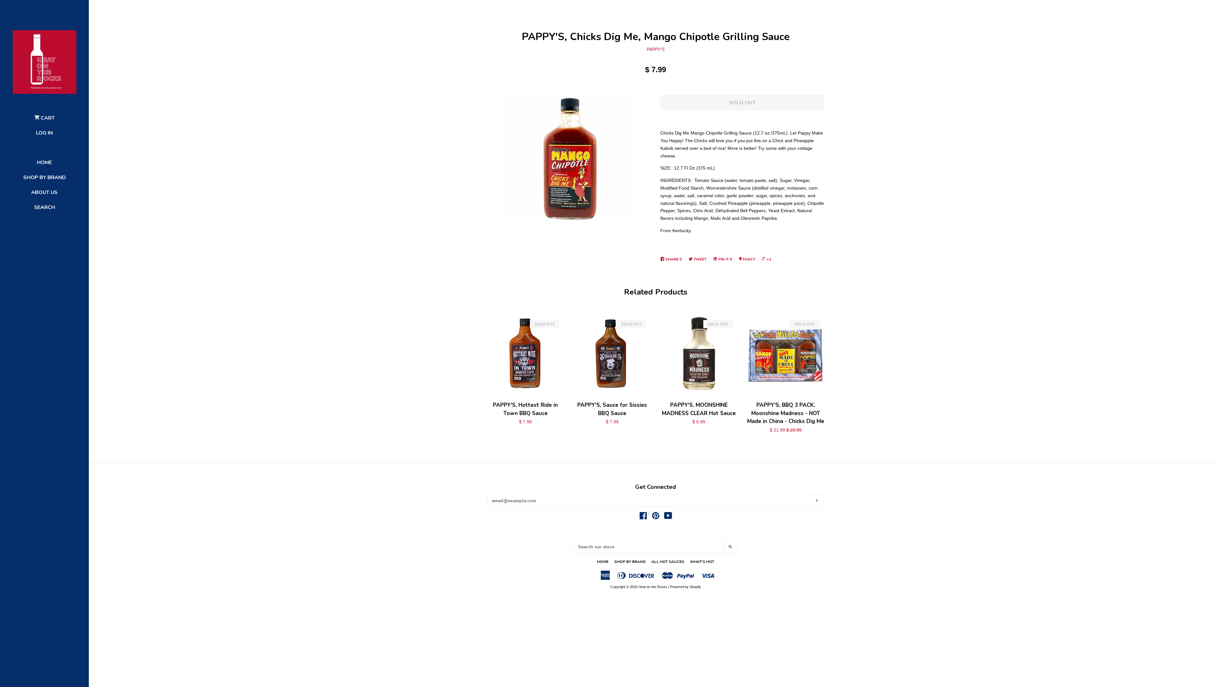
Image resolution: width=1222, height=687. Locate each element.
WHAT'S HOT (702, 561)
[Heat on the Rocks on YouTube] (668, 517)
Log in (44, 132)
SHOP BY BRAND (44, 177)
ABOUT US (44, 192)
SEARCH (44, 207)
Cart (47, 117)
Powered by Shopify (685, 587)
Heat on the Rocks (652, 587)
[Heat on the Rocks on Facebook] (643, 517)
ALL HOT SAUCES (667, 561)
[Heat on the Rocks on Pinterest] (656, 517)
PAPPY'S (655, 49)
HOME (44, 162)
